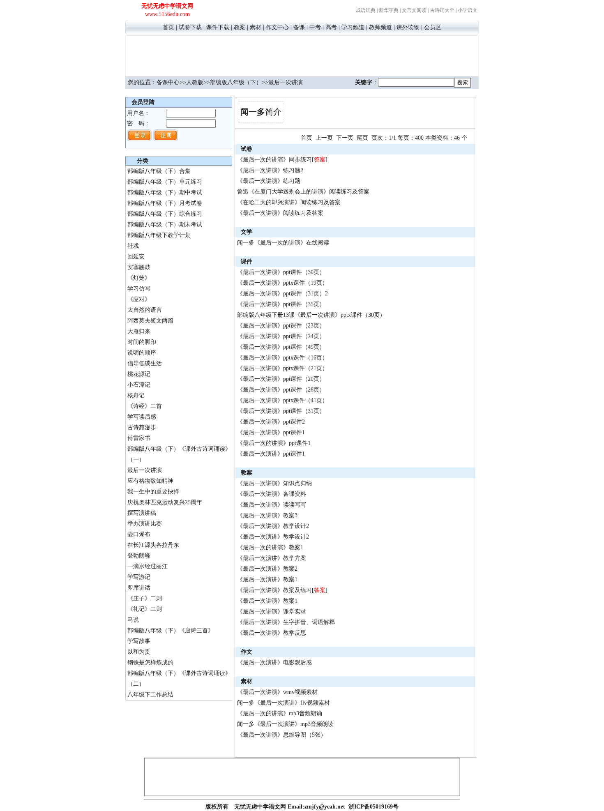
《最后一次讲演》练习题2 (270, 170)
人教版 (194, 82)
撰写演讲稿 (141, 513)
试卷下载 (190, 27)
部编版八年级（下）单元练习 (164, 182)
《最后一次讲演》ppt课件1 (271, 432)
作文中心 (277, 27)
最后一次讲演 (144, 470)
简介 (260, 111)
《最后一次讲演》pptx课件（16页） (282, 358)
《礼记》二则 (144, 609)
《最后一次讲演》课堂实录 (271, 611)
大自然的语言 (144, 310)
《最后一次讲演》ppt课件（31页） (281, 411)
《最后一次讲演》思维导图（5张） (281, 735)
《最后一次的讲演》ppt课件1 (274, 443)
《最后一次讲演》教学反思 (271, 633)
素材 (255, 27)
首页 (168, 27)
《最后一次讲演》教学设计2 (273, 526)
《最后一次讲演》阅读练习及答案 (280, 213)
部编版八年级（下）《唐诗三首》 (170, 630)
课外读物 (408, 27)
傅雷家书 (138, 438)
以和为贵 (138, 652)
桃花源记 (138, 374)
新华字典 (389, 10)
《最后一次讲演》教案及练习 (274, 590)
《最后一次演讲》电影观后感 (274, 662)
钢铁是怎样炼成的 (150, 662)
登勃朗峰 (138, 556)
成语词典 (366, 10)
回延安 (136, 256)
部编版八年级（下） (236, 82)
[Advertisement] (302, 54)
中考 (315, 27)
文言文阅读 (414, 10)
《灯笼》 (138, 278)
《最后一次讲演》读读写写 (271, 505)
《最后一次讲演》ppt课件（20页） (281, 379)
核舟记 (136, 395)
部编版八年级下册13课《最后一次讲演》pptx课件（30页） (311, 315)
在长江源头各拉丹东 (153, 545)
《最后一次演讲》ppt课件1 (271, 454)
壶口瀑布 (138, 534)
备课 (299, 27)
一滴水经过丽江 (147, 566)
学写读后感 (141, 417)
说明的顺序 (141, 353)
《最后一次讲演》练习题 (268, 181)
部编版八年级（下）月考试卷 (164, 203)
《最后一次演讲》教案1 (267, 579)
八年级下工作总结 (150, 694)
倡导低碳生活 (144, 363)
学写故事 (138, 641)
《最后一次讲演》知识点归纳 (274, 483)
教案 (239, 27)
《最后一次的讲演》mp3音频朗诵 (279, 713)
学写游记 (138, 577)
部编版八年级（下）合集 (159, 171)
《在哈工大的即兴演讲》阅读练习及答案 (289, 202)
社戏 (133, 246)
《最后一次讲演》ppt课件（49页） (281, 347)
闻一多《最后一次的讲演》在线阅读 (283, 243)
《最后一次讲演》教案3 (267, 515)
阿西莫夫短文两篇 (150, 321)
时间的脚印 (141, 342)
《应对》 (138, 299)
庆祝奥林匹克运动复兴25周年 (164, 502)
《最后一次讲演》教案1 (267, 601)
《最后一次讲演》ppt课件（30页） (281, 272)
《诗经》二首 (144, 406)
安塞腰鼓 (138, 267)
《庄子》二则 (144, 598)
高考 (331, 27)
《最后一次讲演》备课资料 (271, 494)
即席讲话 (138, 588)
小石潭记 (138, 385)
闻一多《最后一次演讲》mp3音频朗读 (285, 724)
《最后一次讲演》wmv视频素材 (277, 692)
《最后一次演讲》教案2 (267, 569)
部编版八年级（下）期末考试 (164, 224)
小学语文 (467, 10)
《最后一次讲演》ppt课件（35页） (281, 304)
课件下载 (217, 27)
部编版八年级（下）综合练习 (164, 214)
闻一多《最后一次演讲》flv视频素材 (283, 703)
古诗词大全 (442, 10)
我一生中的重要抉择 (153, 491)
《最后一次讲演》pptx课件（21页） (282, 368)
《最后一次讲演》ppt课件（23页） (281, 326)
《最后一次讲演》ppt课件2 (271, 422)
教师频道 (380, 27)
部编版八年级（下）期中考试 (164, 192)
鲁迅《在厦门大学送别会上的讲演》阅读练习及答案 (303, 192)
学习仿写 (138, 289)
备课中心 (168, 82)
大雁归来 (138, 331)
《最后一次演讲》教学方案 (271, 558)
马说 (133, 620)
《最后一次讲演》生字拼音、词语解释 (286, 622)
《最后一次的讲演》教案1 (270, 547)
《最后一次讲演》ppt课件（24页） (281, 336)
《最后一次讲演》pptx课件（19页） (282, 283)
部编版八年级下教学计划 (159, 235)
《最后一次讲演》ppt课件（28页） (281, 390)
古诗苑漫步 (141, 427)
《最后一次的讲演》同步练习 (274, 160)
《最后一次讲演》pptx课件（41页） (282, 400)
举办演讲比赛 (144, 524)
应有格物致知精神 (150, 481)
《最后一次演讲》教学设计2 (273, 537)
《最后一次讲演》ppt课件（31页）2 (282, 293)
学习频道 (352, 27)
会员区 (432, 27)
